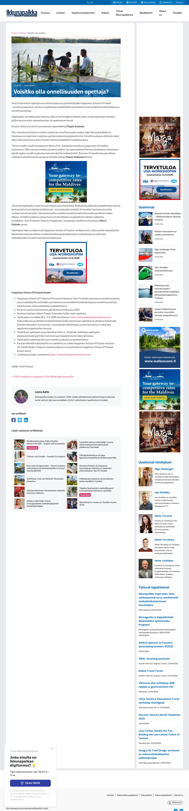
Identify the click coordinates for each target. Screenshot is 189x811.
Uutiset (60, 13)
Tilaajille (177, 13)
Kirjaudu (119, 2)
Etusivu (45, 13)
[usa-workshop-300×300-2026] (66, 262)
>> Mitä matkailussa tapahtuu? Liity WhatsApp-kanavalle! (42, 376)
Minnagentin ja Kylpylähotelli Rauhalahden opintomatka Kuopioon (156, 621)
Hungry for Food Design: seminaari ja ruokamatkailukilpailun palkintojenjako (159, 754)
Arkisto (105, 13)
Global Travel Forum (151, 671)
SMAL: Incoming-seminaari (154, 658)
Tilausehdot (146, 795)
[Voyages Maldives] (66, 181)
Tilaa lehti (133, 2)
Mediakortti (167, 2)
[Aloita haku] (88, 2)
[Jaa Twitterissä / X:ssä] (20, 420)
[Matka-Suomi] (159, 347)
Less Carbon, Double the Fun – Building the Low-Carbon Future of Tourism (159, 734)
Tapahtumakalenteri (83, 13)
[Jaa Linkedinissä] (26, 420)
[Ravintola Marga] (159, 136)
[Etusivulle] (22, 13)
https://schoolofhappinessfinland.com (90, 317)
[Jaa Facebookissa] (13, 420)
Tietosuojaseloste (163, 795)
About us (179, 2)
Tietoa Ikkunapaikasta (124, 12)
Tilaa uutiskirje (149, 2)
